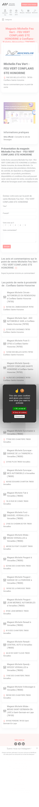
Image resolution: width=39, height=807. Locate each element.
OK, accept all (20, 408)
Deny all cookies (20, 412)
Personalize (19, 416)
